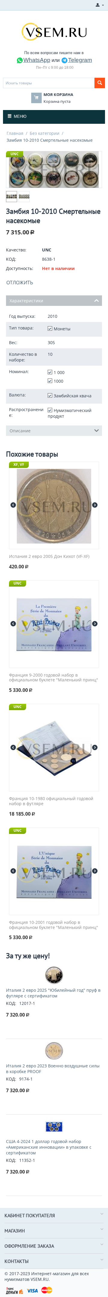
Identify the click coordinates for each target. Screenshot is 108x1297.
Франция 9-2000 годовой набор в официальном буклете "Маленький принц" (53, 678)
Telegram (80, 60)
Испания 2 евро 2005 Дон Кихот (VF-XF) (49, 556)
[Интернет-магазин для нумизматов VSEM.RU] (54, 31)
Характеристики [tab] (26, 300)
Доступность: (19, 268)
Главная (15, 133)
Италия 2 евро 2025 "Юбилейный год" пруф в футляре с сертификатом (53, 993)
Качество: (16, 250)
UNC (14, 153)
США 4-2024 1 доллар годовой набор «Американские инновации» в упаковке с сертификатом (49, 1147)
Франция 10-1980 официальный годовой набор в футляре (51, 801)
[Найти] (99, 83)
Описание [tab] (20, 431)
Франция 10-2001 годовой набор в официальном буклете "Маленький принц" (53, 925)
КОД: (11, 259)
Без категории (44, 133)
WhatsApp (36, 60)
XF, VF (19, 464)
